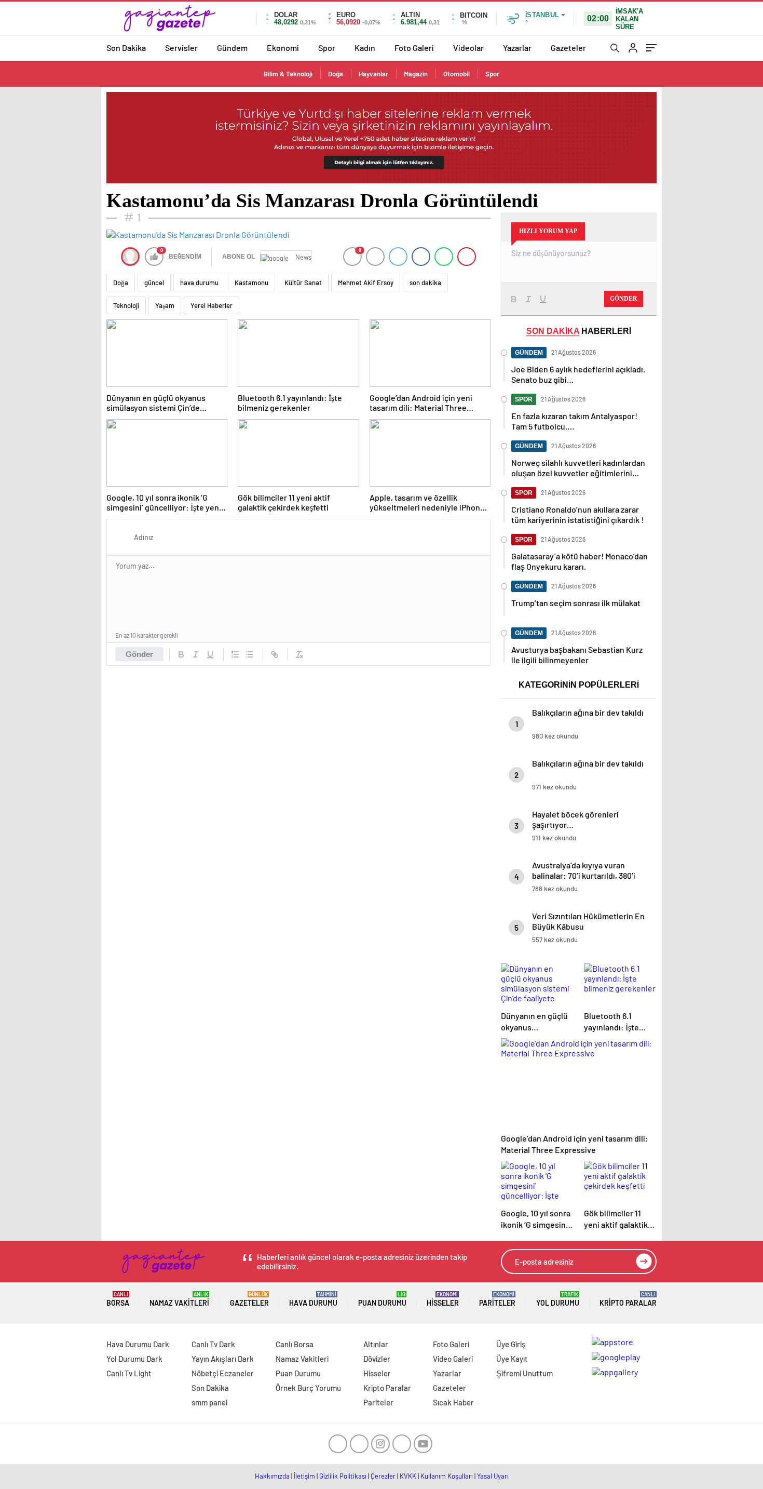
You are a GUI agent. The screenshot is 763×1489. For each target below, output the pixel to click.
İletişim (304, 1476)
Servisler (181, 47)
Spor (326, 47)
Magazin (416, 74)
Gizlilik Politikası (342, 1476)
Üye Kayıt (512, 1358)
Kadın (365, 47)
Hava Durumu (313, 1299)
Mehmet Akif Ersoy (365, 282)
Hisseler (443, 1299)
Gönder (139, 654)
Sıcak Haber (453, 1402)
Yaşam (164, 305)
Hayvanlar (373, 74)
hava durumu (199, 282)
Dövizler (376, 1358)
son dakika (425, 282)
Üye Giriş (511, 1344)
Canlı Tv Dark (213, 1344)
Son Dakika (126, 47)
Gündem (232, 47)
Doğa (335, 74)
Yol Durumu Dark (134, 1358)
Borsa (117, 1299)
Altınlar (375, 1344)
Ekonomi (283, 47)
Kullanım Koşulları (446, 1476)
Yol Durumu (557, 1299)
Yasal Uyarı (493, 1476)
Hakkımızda (272, 1476)
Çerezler (383, 1476)
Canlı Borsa (295, 1344)
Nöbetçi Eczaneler (223, 1373)
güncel (154, 282)
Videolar (468, 47)
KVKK (408, 1476)
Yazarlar (517, 47)
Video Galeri (453, 1358)
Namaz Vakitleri (179, 1299)
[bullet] (249, 654)
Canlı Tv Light (129, 1373)
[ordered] (235, 654)
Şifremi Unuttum (524, 1373)
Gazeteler (568, 47)
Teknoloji (126, 305)
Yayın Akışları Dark (223, 1358)
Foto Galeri (414, 47)
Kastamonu (251, 282)
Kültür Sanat (303, 282)
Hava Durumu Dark (137, 1344)
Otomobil (456, 74)
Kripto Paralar (628, 1299)
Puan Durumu (382, 1299)
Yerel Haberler (211, 305)
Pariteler (497, 1299)
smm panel (210, 1402)
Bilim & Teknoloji (288, 74)
